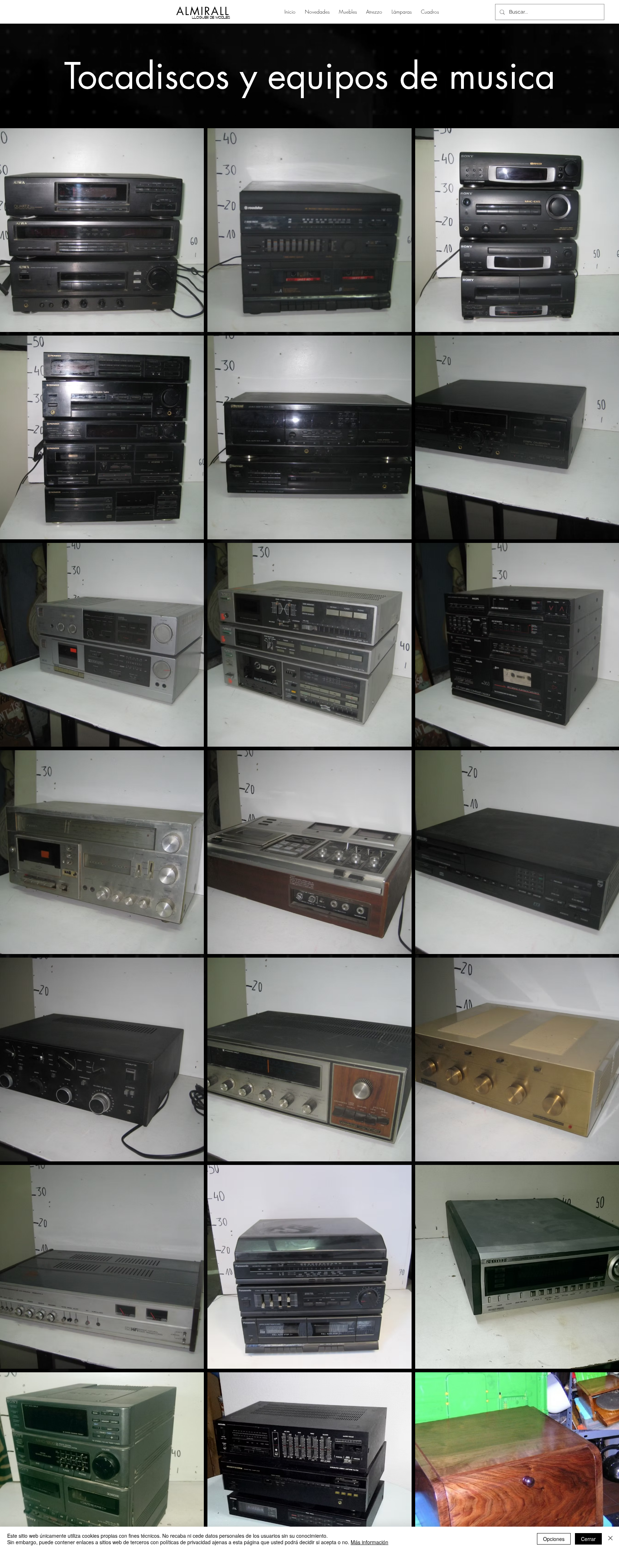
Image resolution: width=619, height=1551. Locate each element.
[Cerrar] (610, 1538)
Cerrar (588, 1538)
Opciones (554, 1538)
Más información (369, 1542)
